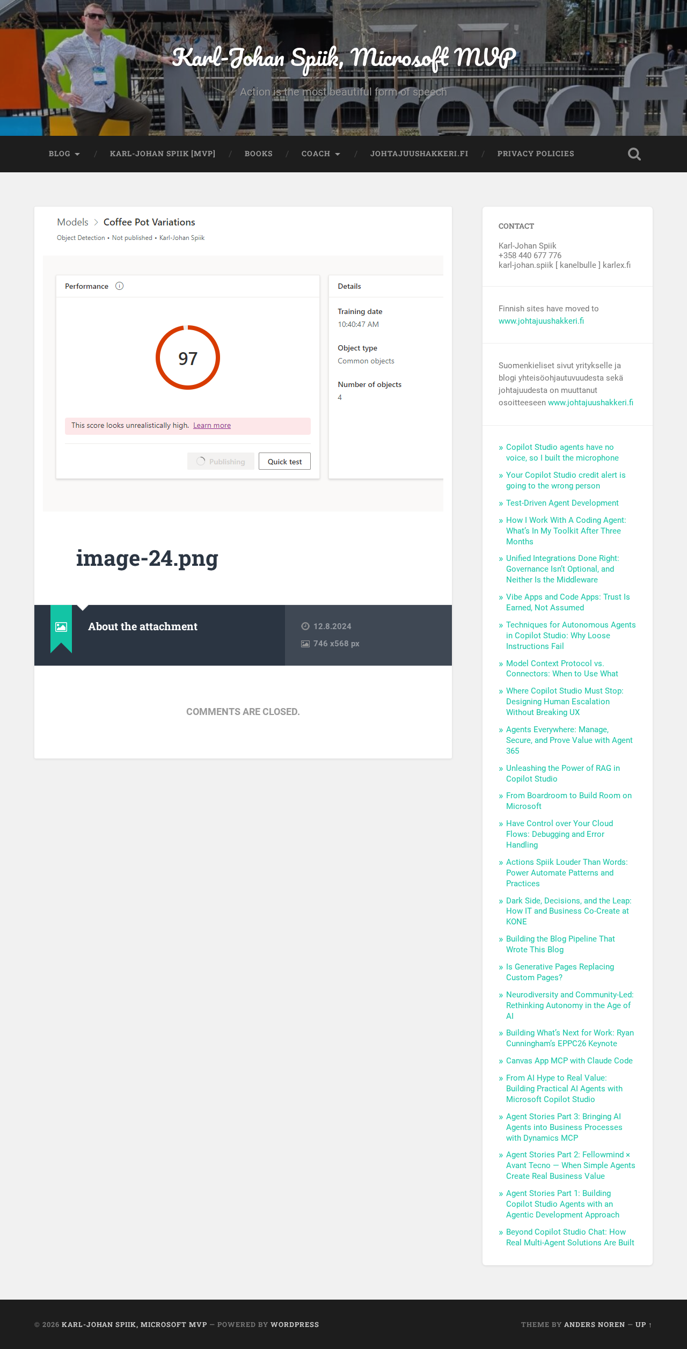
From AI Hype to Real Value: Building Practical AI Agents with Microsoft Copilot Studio (564, 1088)
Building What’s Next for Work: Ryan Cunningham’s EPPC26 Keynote (570, 1038)
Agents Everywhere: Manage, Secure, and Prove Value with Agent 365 (569, 740)
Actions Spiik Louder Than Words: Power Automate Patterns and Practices (567, 872)
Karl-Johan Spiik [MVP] (163, 153)
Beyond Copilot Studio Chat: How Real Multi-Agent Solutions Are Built (570, 1237)
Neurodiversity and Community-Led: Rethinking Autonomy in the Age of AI (570, 1005)
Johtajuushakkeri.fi (419, 153)
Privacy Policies (536, 153)
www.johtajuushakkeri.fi (541, 321)
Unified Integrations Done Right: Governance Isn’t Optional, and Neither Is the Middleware (562, 569)
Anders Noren (594, 1324)
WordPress (295, 1324)
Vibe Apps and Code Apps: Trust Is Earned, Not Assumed (568, 602)
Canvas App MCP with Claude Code (569, 1061)
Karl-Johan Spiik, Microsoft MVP (344, 57)
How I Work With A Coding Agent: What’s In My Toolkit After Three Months (566, 530)
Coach (316, 153)
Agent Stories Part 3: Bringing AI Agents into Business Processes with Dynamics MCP (564, 1127)
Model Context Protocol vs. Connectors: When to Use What (562, 669)
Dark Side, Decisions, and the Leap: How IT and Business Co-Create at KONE (569, 911)
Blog (59, 153)
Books (259, 153)
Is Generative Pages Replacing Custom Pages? (560, 972)
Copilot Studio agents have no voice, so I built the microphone (562, 452)
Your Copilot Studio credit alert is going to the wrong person (566, 480)
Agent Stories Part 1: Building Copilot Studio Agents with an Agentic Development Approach (562, 1204)
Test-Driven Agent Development (562, 503)
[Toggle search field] (634, 154)
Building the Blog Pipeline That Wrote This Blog (560, 944)
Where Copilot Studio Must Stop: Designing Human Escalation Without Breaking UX (565, 701)
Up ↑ (644, 1324)
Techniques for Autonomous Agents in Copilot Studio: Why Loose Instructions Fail (571, 635)
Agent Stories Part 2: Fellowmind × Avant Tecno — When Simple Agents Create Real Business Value (570, 1165)
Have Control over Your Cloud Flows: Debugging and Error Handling (559, 834)
